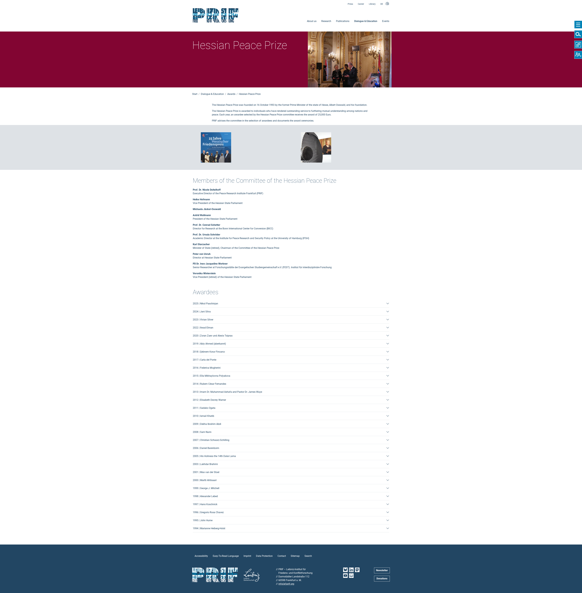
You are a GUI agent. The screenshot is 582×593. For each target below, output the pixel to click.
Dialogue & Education (365, 21)
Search (308, 556)
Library (372, 4)
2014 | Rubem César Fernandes (209, 383)
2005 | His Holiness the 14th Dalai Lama (214, 456)
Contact (282, 556)
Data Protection (264, 556)
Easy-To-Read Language (226, 556)
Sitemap (295, 556)
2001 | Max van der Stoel (206, 472)
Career (361, 4)
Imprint (247, 556)
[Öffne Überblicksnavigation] (578, 24)
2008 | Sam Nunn (202, 432)
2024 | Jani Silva (202, 311)
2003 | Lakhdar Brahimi (205, 464)
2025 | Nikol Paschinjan (205, 303)
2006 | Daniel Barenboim (206, 448)
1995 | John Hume (202, 520)
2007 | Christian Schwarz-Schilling (211, 440)
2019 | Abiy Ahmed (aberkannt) (209, 343)
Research (326, 21)
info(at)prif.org (286, 583)
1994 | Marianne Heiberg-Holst (209, 528)
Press (350, 4)
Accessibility (201, 556)
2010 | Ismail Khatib (203, 416)
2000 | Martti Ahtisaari (205, 480)
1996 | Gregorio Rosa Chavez (208, 512)
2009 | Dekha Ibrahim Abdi (207, 424)
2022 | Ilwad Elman (203, 327)
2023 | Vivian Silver (203, 319)
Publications (342, 21)
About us (311, 21)
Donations (381, 578)
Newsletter (382, 570)
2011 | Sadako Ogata (204, 407)
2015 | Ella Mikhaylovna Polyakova (211, 375)
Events (385, 21)
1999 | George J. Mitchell (206, 488)
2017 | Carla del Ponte (204, 359)
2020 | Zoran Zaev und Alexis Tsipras (212, 335)
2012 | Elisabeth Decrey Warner (209, 399)
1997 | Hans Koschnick (205, 504)
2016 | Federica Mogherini (207, 367)
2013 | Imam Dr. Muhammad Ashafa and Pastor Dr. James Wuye (227, 391)
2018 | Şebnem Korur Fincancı (209, 351)
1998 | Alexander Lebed (205, 496)
